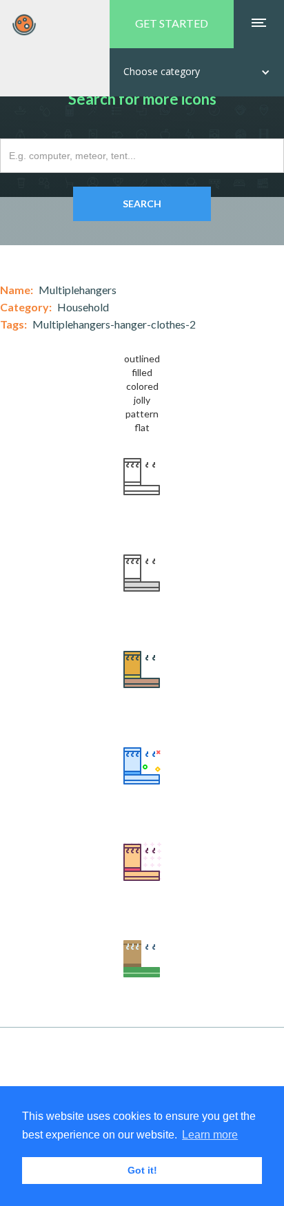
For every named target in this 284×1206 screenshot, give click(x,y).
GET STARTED (171, 23)
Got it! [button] (142, 1170)
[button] (197, 72)
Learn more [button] (210, 1135)
